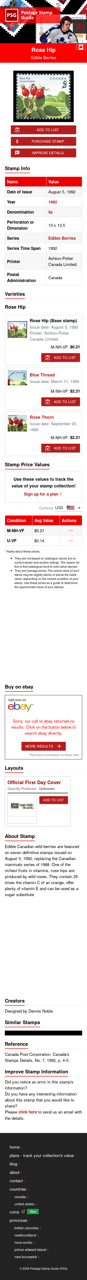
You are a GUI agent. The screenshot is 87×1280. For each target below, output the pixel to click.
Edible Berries (62, 238)
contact (16, 1180)
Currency (46, 507)
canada (20, 1196)
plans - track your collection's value (42, 1155)
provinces (18, 1220)
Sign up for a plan (41, 494)
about (15, 1172)
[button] (71, 530)
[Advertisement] (43, 635)
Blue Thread (42, 375)
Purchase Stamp (48, 141)
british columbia (26, 1227)
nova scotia (23, 1242)
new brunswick (25, 1256)
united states (24, 1203)
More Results (39, 746)
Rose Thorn (42, 417)
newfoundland (25, 1235)
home (15, 1147)
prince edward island (30, 1249)
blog (13, 1164)
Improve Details (48, 152)
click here (27, 1112)
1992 (52, 202)
